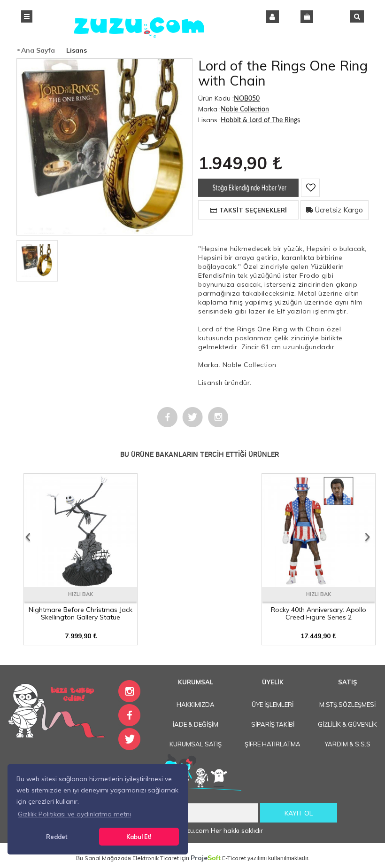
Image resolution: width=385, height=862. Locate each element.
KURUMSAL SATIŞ (195, 744)
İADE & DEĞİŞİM (195, 724)
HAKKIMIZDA (196, 704)
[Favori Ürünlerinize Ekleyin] (310, 188)
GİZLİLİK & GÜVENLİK (347, 724)
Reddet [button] (56, 836)
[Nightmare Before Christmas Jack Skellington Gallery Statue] (80, 584)
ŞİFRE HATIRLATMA (272, 744)
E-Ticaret (234, 858)
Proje (206, 858)
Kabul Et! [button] (138, 836)
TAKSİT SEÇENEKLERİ (253, 210)
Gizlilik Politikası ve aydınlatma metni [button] (74, 814)
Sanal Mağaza (104, 858)
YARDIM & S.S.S (347, 744)
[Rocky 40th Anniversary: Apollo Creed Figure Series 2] (318, 584)
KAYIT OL (299, 813)
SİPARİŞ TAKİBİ (272, 724)
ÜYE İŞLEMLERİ (272, 704)
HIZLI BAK (80, 594)
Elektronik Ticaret (155, 858)
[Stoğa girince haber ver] (248, 194)
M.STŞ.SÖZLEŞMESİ (347, 704)
